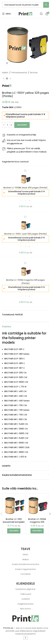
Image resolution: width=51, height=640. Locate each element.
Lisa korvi (22, 125)
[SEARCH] (46, 5)
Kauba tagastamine (25, 569)
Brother (34, 72)
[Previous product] (3, 78)
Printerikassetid (19, 72)
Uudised (25, 598)
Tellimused (25, 594)
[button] (13, 530)
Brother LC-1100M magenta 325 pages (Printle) (37, 522)
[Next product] (10, 78)
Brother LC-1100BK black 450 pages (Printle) (25, 187)
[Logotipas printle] (25, 618)
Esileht (5, 72)
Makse (25, 559)
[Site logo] (25, 13)
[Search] (41, 13)
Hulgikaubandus (25, 603)
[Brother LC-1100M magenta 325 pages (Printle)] (37, 505)
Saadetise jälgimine (25, 589)
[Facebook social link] (26, 638)
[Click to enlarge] (7, 63)
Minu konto (25, 608)
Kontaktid (25, 574)
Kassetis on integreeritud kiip (21, 134)
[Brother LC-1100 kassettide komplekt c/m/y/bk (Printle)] (14, 505)
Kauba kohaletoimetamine (25, 564)
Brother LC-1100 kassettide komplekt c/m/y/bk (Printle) (14, 522)
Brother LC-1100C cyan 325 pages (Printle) (25, 233)
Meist (25, 554)
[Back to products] (7, 78)
